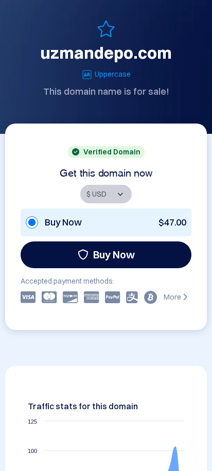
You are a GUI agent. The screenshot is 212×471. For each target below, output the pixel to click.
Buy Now (114, 254)
